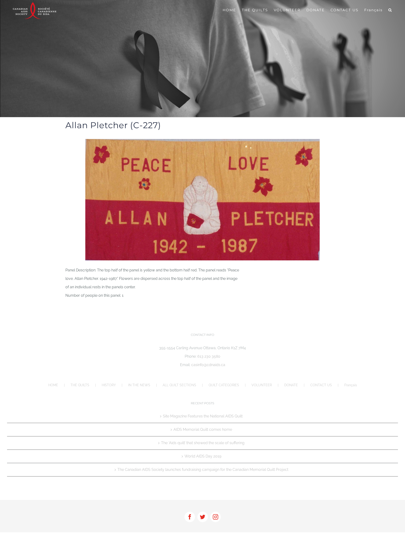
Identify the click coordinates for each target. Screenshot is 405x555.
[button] (390, 10)
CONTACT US (321, 385)
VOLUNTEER (261, 385)
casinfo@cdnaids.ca (208, 365)
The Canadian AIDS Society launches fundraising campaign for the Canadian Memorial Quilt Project (202, 469)
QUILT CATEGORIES (224, 385)
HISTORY (109, 385)
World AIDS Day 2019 (202, 456)
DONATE (291, 385)
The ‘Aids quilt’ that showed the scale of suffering (202, 443)
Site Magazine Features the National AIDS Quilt (203, 416)
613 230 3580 (208, 356)
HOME (53, 385)
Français (350, 385)
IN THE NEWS (139, 385)
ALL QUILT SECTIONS (179, 385)
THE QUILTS (80, 385)
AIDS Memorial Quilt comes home (202, 429)
